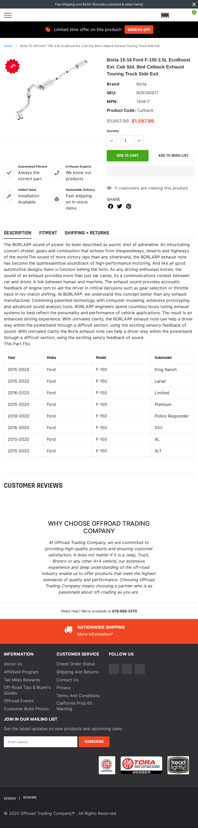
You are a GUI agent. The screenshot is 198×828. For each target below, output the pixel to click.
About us (13, 663)
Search (10, 798)
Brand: (113, 83)
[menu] (8, 15)
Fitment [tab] (48, 233)
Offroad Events (19, 700)
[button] (150, 171)
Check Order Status (75, 663)
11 (116, 188)
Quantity (113, 131)
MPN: (112, 101)
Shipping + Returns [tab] (87, 233)
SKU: (112, 92)
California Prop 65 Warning (74, 705)
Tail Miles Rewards (22, 679)
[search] (21, 15)
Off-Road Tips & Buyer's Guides (27, 690)
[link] (114, 669)
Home (8, 46)
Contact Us (67, 679)
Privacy (63, 687)
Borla (141, 83)
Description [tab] (17, 233)
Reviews (30, 797)
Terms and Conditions (78, 695)
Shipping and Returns (77, 671)
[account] (178, 15)
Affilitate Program (21, 671)
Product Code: (121, 110)
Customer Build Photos (26, 708)
